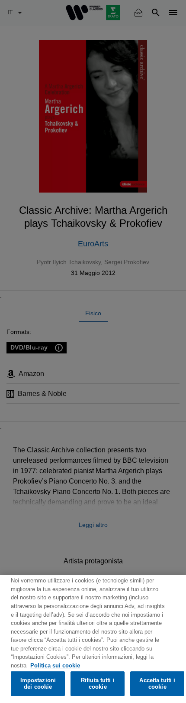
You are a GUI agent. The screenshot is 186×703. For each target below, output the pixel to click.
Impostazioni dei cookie (38, 683)
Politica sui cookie (55, 665)
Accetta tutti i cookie (157, 683)
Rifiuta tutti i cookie (98, 683)
